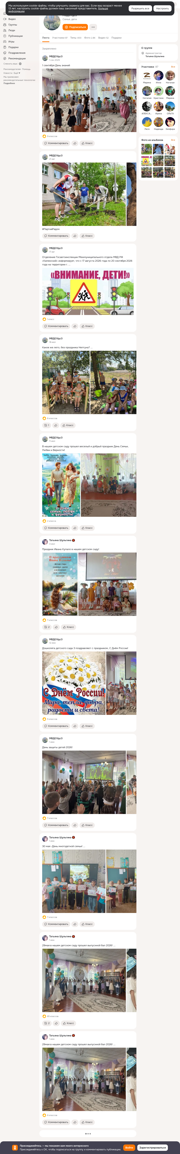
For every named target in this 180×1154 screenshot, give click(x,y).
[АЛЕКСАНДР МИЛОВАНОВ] (147, 106)
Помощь (26, 69)
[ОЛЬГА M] (170, 106)
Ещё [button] (16, 73)
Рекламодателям (12, 69)
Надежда (158, 129)
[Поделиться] (74, 143)
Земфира (170, 129)
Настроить (162, 8)
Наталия (147, 98)
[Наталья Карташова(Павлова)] (170, 75)
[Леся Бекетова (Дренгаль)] (147, 122)
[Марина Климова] (170, 91)
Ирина (158, 113)
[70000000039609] (45, 58)
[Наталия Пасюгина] (147, 91)
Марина (147, 82)
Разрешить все (140, 8)
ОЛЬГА (170, 113)
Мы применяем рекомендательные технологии (19, 80)
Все (173, 66)
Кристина (158, 98)
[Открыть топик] (87, 65)
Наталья (170, 82)
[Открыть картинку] (66, 100)
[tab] (45, 37)
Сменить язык (10, 63)
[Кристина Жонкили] (158, 91)
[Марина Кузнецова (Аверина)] (147, 75)
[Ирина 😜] (158, 106)
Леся (146, 129)
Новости (8, 73)
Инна (158, 82)
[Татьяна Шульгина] (45, 542)
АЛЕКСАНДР (148, 113)
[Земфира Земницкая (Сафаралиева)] (170, 122)
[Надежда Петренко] (158, 122)
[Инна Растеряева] (158, 75)
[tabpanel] (87, 586)
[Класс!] (44, 136)
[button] (75, 27)
